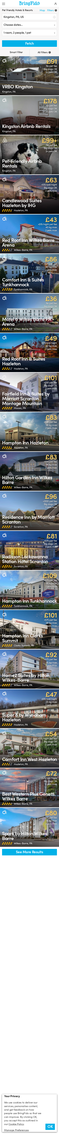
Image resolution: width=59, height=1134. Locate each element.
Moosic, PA (20, 408)
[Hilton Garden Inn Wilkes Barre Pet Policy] (29, 471)
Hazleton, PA (21, 210)
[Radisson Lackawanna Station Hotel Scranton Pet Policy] (29, 550)
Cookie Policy (16, 1124)
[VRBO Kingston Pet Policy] (29, 75)
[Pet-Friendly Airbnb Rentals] (29, 154)
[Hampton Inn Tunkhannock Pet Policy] (29, 590)
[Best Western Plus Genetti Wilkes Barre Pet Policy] (29, 787)
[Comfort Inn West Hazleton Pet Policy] (29, 748)
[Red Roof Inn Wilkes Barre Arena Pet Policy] (29, 234)
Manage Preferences (16, 1130)
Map (42, 10)
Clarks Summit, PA (24, 645)
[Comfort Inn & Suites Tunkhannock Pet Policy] (29, 273)
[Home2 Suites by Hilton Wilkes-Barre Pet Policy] (29, 669)
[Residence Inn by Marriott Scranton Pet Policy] (29, 510)
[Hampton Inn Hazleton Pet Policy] (29, 431)
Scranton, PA (21, 526)
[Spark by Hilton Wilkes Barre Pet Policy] (29, 827)
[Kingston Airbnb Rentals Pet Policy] (29, 115)
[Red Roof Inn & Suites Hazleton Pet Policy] (29, 352)
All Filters (44, 52)
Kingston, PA (9, 91)
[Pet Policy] (4, 60)
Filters (51, 10)
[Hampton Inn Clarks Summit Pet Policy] (29, 629)
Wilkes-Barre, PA (23, 250)
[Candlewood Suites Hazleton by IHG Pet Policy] (29, 194)
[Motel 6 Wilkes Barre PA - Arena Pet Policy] (29, 313)
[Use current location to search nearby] (54, 17)
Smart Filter (16, 52)
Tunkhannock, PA (23, 289)
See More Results (29, 852)
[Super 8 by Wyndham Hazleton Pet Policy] (29, 708)
